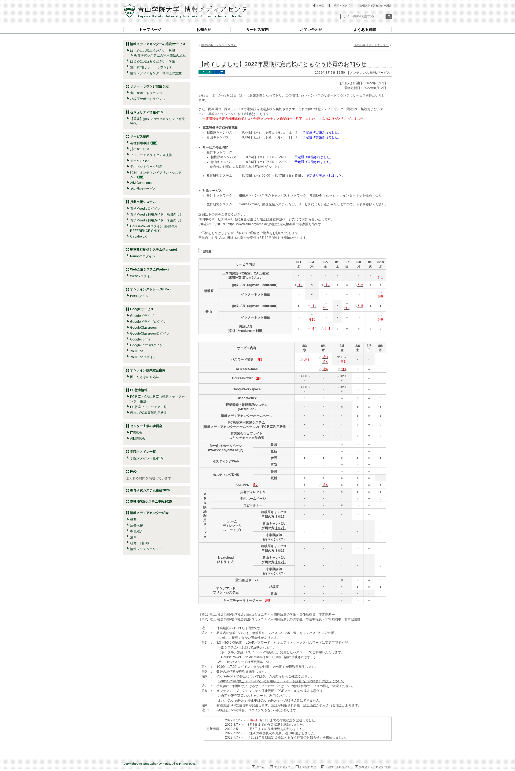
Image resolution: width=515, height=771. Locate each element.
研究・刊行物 (139, 543)
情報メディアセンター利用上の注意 (156, 73)
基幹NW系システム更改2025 (151, 501)
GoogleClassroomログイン (150, 333)
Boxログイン (139, 296)
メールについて (141, 161)
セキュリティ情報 (143, 112)
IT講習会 (136, 433)
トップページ (150, 29)
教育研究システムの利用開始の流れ (160, 55)
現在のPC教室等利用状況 (148, 413)
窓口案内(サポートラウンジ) (150, 67)
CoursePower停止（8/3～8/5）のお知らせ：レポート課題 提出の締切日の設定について (281, 681)
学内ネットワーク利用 (146, 167)
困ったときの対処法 (144, 377)
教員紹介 (136, 531)
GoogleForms (140, 339)
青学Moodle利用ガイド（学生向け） (156, 220)
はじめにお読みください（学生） (154, 61)
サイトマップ (342, 5)
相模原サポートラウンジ (147, 99)
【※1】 (280, 516)
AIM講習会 (137, 438)
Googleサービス (142, 309)
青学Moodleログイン (145, 208)
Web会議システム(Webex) (149, 269)
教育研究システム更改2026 (150, 490)
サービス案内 (257, 29)
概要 (133, 519)
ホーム (320, 5)
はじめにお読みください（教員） (154, 51)
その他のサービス (143, 189)
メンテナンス (359, 73)
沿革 (133, 537)
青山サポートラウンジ (146, 93)
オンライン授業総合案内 (147, 370)
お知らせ (203, 29)
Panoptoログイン (142, 256)
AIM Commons (141, 183)
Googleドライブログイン (148, 322)
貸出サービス (139, 149)
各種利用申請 (139, 143)
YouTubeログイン (143, 357)
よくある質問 (365, 29)
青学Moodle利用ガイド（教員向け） (156, 214)
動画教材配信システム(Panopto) (153, 249)
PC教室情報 (139, 390)
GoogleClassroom (143, 327)
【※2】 (280, 528)
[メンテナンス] (205, 72)
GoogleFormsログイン (146, 345)
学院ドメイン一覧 (143, 458)
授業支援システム (143, 202)
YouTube (136, 351)
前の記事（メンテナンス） (219, 45)
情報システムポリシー (146, 549)
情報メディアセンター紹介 (375, 5)
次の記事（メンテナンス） (371, 45)
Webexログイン (141, 276)
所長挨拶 (136, 525)
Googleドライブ (142, 316)
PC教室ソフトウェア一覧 (148, 407)
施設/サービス (380, 73)
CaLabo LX (138, 236)
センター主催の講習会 (146, 426)
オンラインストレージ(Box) (150, 289)
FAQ (133, 471)
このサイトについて (338, 766)
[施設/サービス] (218, 72)
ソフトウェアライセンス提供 (151, 155)
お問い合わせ (311, 29)
